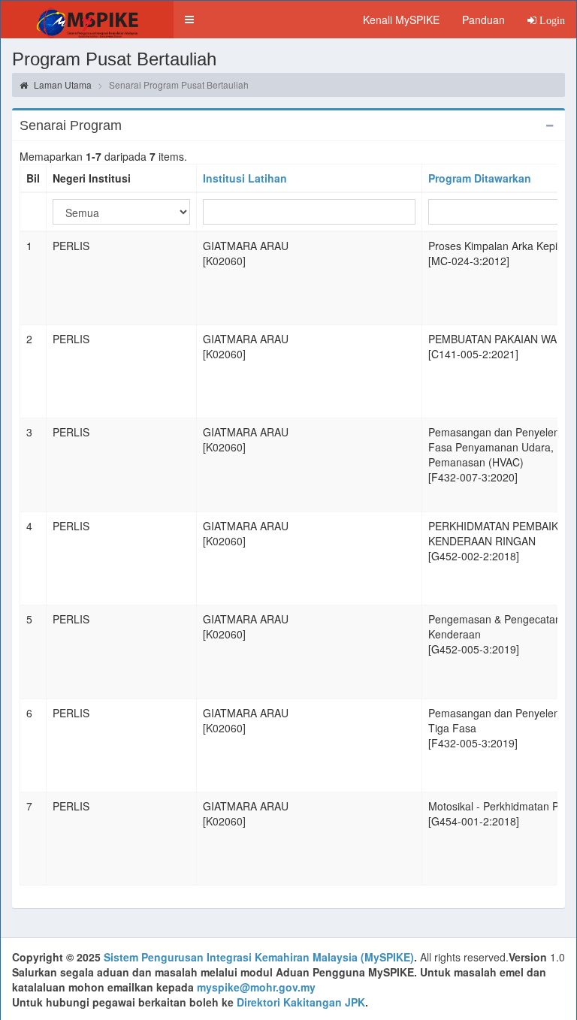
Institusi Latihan (245, 178)
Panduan (483, 19)
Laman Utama (62, 84)
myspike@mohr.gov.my (256, 986)
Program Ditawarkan (479, 178)
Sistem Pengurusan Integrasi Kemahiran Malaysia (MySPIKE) (259, 956)
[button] (189, 19)
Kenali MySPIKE (401, 19)
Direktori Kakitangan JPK (301, 1001)
